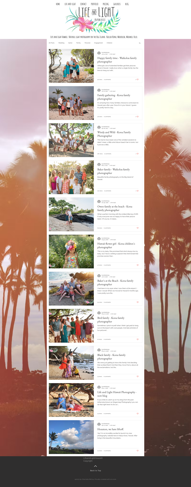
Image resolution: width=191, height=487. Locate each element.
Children (109, 43)
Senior (70, 43)
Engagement (98, 43)
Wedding (61, 43)
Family (78, 43)
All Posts (51, 43)
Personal (87, 43)
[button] (140, 43)
